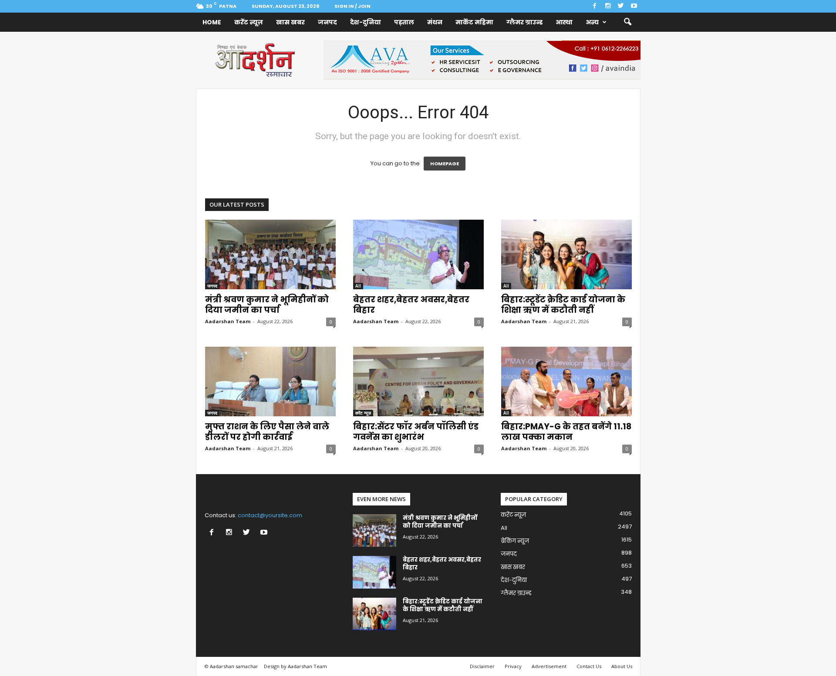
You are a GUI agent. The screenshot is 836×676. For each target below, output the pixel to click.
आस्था (564, 22)
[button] (627, 22)
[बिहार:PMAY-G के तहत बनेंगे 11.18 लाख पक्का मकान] (566, 381)
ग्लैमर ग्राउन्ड (524, 22)
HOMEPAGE (444, 163)
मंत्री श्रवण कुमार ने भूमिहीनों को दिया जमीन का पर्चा (267, 305)
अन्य (592, 22)
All (358, 286)
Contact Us (588, 666)
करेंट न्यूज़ (248, 22)
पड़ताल (404, 22)
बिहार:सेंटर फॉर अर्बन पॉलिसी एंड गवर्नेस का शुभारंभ (416, 432)
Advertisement (549, 666)
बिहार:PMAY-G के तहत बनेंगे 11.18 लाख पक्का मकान (566, 432)
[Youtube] (634, 6)
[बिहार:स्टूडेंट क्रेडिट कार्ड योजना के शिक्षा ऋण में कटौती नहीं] (566, 254)
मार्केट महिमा (474, 22)
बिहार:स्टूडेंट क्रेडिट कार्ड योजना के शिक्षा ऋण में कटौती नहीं (563, 305)
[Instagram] (608, 6)
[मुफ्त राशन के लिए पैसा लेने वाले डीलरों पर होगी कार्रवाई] (270, 381)
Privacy (513, 666)
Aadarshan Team (227, 321)
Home (211, 22)
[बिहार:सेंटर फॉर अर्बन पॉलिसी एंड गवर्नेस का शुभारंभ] (418, 381)
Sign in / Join (352, 6)
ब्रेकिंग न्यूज (515, 541)
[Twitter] (621, 6)
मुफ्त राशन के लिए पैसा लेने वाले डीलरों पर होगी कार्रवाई (267, 432)
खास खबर (290, 22)
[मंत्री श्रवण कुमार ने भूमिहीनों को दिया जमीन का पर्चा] (270, 254)
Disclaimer (482, 666)
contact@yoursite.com (270, 515)
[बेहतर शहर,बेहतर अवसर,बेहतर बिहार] (418, 254)
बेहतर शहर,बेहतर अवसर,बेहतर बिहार (411, 305)
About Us (621, 666)
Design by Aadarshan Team (295, 666)
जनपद (327, 22)
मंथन (434, 22)
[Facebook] (595, 6)
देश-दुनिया (365, 22)
